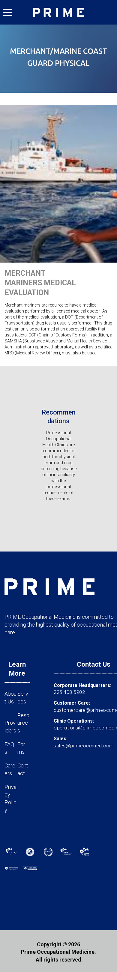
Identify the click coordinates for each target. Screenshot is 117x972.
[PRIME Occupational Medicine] (58, 12)
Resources (23, 723)
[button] (7, 12)
